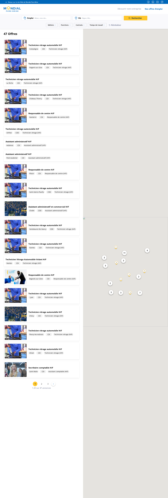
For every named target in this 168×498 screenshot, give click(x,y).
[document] (41, 47)
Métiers (51, 25)
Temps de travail (96, 25)
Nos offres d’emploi (154, 9)
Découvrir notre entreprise (129, 9)
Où (79, 18)
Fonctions (65, 25)
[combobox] (52, 18)
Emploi (30, 18)
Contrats (79, 25)
